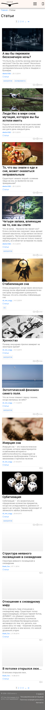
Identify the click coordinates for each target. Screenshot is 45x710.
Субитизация (11, 497)
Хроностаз (10, 340)
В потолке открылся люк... (22, 668)
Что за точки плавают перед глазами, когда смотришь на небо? (20, 398)
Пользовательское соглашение (32, 697)
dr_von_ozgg (7, 300)
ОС (5, 308)
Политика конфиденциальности (32, 700)
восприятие (8, 81)
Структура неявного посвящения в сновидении (21, 555)
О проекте (40, 694)
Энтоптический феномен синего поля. (20, 391)
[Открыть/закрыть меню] (35, 4)
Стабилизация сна (15, 284)
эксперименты (20, 81)
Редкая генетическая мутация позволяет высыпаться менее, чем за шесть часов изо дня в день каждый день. (21, 126)
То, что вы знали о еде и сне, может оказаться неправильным (19, 171)
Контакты (40, 702)
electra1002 (6, 74)
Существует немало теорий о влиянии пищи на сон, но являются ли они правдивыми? (20, 180)
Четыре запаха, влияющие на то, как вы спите (21, 223)
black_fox (6, 566)
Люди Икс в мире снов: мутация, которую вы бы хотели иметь (20, 117)
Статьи (5, 77)
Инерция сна (11, 443)
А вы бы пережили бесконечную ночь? (16, 55)
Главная (4, 10)
